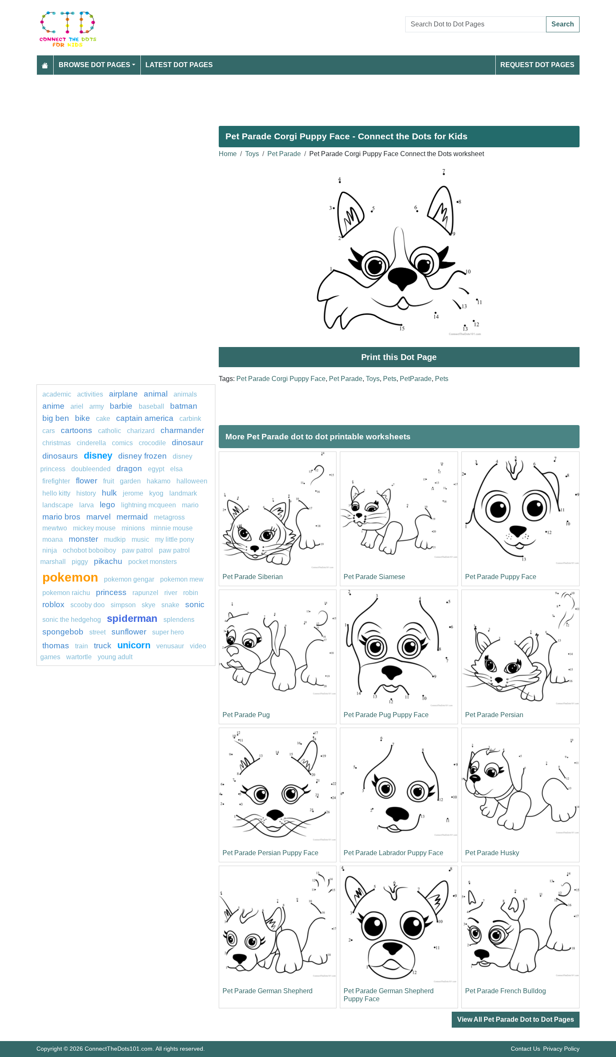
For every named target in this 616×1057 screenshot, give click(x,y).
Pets (389, 378)
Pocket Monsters (152, 561)
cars (48, 430)
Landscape (57, 505)
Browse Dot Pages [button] (94, 64)
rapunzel (145, 592)
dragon (129, 468)
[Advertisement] (287, 97)
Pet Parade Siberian (253, 576)
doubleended (91, 468)
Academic (56, 394)
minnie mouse (172, 528)
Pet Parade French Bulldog (505, 990)
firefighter (56, 481)
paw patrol (137, 550)
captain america (144, 418)
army (96, 406)
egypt (156, 468)
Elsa (176, 468)
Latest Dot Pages (179, 64)
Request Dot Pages (537, 64)
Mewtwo (54, 528)
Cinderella (91, 442)
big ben (55, 418)
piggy (80, 561)
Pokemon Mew (182, 579)
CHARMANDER (182, 430)
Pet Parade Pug (246, 714)
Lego (107, 504)
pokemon (70, 577)
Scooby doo (87, 604)
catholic (109, 430)
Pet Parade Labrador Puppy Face (393, 852)
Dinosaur (187, 442)
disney (98, 455)
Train (81, 646)
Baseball (151, 406)
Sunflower (128, 631)
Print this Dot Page (399, 357)
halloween (191, 481)
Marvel (98, 516)
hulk (109, 492)
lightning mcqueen (148, 505)
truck (102, 645)
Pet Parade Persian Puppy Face (270, 852)
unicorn (133, 645)
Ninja (49, 550)
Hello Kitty (56, 493)
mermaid (132, 516)
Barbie (122, 406)
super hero (168, 632)
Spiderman (132, 618)
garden (130, 481)
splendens (178, 619)
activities (90, 394)
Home (228, 153)
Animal (156, 393)
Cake (103, 418)
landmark (183, 493)
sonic (194, 604)
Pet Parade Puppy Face (500, 576)
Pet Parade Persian (494, 714)
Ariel (76, 406)
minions (133, 528)
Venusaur (170, 646)
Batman (183, 406)
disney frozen (142, 456)
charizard (141, 430)
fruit (108, 481)
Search (562, 24)
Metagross (169, 517)
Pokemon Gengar (129, 579)
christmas (56, 442)
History (86, 493)
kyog (156, 493)
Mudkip (115, 539)
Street (97, 632)
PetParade (416, 378)
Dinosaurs (60, 456)
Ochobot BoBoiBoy (89, 550)
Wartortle (79, 656)
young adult (115, 656)
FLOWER (86, 480)
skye (148, 604)
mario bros (61, 516)
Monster (83, 539)
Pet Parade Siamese (374, 576)
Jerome (133, 493)
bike (82, 418)
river (170, 592)
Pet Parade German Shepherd (268, 990)
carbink (190, 418)
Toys (252, 153)
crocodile (152, 442)
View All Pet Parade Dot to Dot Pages (515, 1019)
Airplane (123, 393)
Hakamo (159, 481)
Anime (53, 406)
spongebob (62, 631)
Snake (170, 604)
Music (140, 539)
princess (111, 592)
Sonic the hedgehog (71, 619)
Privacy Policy (561, 1048)
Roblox (53, 604)
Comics (122, 442)
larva (86, 505)
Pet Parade (284, 153)
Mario (190, 505)
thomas (55, 645)
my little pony (174, 539)
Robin (190, 592)
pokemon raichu (66, 592)
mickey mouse (94, 528)
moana (52, 539)
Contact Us (525, 1048)
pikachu (108, 561)
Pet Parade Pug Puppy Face (386, 714)
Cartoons (76, 430)
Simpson (123, 604)
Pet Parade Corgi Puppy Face (281, 378)
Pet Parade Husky (492, 852)
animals (185, 394)
